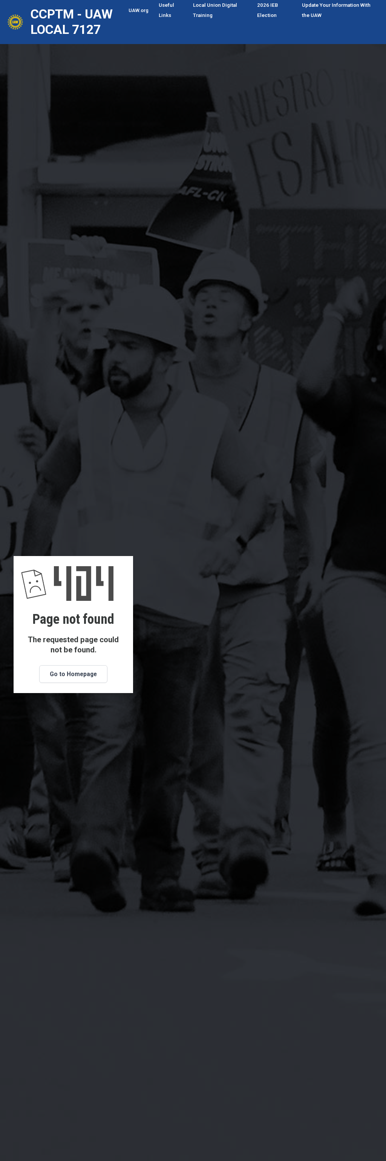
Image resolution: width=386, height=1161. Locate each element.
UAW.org (139, 10)
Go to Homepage (73, 674)
